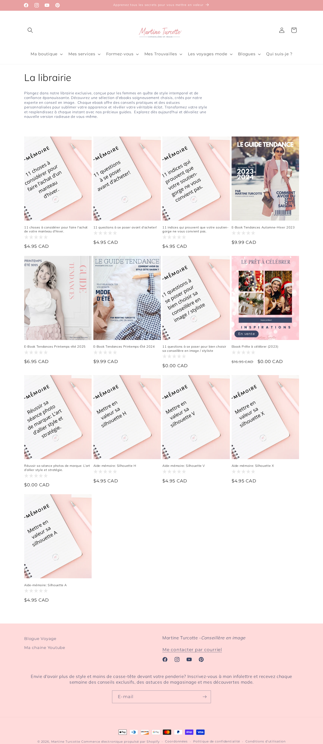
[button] (30, 30)
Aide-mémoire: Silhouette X (253, 466)
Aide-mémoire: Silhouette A (45, 585)
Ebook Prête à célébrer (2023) (255, 347)
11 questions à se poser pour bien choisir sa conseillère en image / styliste (194, 349)
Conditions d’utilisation (265, 741)
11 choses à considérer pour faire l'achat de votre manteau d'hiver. (56, 229)
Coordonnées (176, 741)
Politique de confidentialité (216, 741)
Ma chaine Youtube (44, 647)
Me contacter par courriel (192, 649)
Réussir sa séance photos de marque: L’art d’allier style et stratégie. (57, 468)
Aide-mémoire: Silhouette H (114, 466)
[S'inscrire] (205, 696)
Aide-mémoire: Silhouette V (183, 466)
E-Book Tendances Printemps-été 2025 (55, 347)
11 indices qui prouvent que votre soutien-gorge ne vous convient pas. (195, 229)
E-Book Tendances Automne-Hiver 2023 (263, 227)
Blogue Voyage (40, 638)
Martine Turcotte (65, 741)
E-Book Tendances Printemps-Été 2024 (124, 347)
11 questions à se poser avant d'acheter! (125, 227)
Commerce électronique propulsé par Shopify (120, 741)
